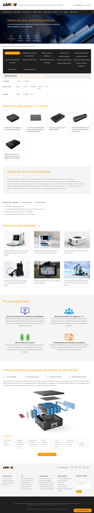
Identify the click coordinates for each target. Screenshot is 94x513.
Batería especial (27, 12)
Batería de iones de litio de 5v (14, 188)
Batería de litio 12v (27, 188)
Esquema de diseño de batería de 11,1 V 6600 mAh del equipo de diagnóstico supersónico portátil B (16, 253)
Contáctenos (6, 484)
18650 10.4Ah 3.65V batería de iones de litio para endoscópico (12, 128)
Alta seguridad (61, 484)
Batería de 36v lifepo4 (12, 186)
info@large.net (79, 5)
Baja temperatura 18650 (45, 478)
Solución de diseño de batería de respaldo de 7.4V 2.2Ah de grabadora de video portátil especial (16, 283)
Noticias (66, 12)
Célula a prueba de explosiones (47, 488)
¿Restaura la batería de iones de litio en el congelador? (18, 211)
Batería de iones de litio (28, 46)
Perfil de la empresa (7, 478)
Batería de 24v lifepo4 (79, 183)
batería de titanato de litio (13, 183)
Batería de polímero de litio (30, 59)
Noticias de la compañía (8, 482)
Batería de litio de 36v (50, 188)
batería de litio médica (55, 183)
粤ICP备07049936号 (62, 504)
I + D (60, 12)
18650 (17, 86)
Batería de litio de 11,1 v (61, 186)
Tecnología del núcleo (26, 488)
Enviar (79, 491)
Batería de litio (47, 12)
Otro (46, 86)
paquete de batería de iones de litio (41, 181)
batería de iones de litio (12, 179)
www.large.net (54, 504)
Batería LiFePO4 (64, 53)
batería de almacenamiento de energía (56, 179)
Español (88, 5)
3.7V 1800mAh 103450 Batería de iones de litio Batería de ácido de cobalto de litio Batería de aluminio (36, 129)
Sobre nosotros (74, 12)
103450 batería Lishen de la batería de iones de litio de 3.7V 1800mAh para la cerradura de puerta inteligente (12, 156)
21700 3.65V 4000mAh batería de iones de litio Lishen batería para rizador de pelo (80, 129)
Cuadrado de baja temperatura (47, 482)
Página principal (7, 12)
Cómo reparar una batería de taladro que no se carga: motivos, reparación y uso (25, 209)
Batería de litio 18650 (81, 56)
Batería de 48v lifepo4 (24, 186)
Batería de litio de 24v (38, 188)
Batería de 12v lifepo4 (67, 183)
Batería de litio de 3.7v (36, 186)
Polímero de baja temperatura (47, 484)
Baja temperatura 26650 (45, 480)
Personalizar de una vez (47, 454)
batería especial (32, 179)
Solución (55, 12)
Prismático (33, 86)
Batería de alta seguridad (81, 53)
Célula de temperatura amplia (46, 486)
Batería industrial (37, 12)
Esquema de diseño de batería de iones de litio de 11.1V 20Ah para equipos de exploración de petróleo (76, 283)
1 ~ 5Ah (18, 81)
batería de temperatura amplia (73, 181)
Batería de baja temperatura (64, 59)
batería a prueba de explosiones (28, 183)
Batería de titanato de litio (64, 63)
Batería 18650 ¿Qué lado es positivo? (14, 206)
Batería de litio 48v (61, 188)
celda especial (17, 12)
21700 (25, 86)
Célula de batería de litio (29, 69)
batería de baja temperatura (58, 181)
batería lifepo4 (70, 179)
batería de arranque (64, 56)
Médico (18, 94)
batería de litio (23, 179)
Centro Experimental (26, 486)
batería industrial (41, 179)
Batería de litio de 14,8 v (74, 186)
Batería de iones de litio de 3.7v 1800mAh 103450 (57, 128)
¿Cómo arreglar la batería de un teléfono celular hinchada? (19, 214)
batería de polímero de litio (13, 181)
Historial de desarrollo (8, 480)
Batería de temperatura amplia (82, 59)
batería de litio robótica (43, 183)
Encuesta (25, 94)
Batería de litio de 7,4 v (48, 186)
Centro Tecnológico (25, 482)
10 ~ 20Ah (26, 81)
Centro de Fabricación (26, 484)
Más (39, 226)
